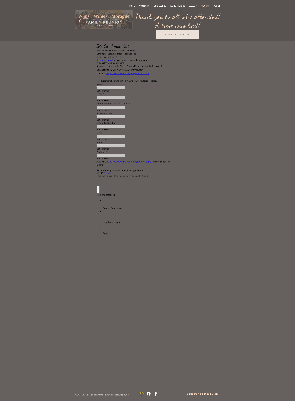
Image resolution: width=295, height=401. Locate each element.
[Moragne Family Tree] (141, 393)
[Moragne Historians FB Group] (155, 393)
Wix (127, 394)
